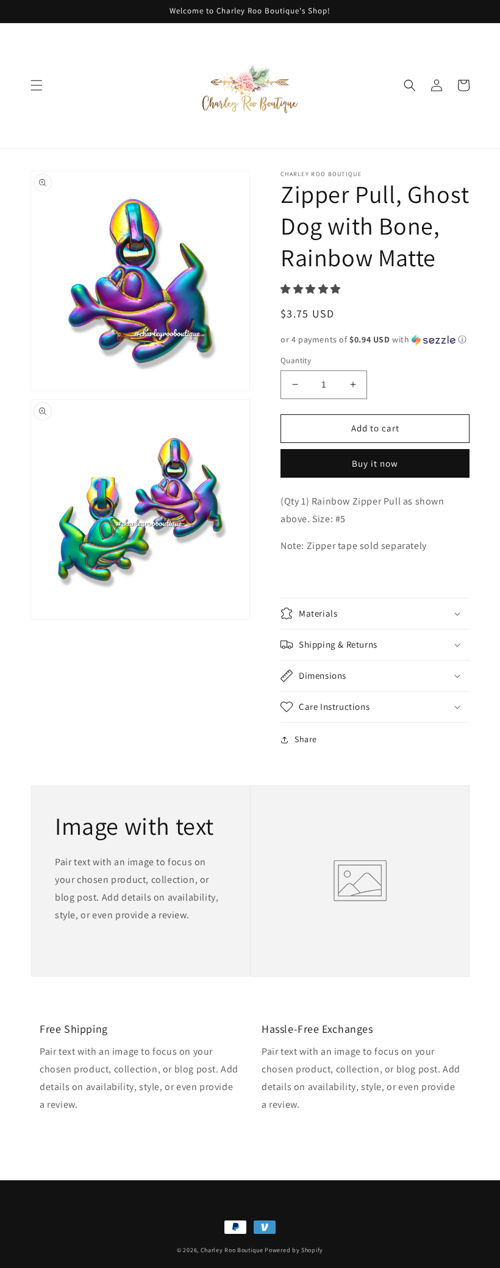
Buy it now (375, 463)
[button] (36, 85)
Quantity (295, 360)
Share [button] (306, 739)
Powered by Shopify (294, 1250)
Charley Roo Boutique (232, 1250)
